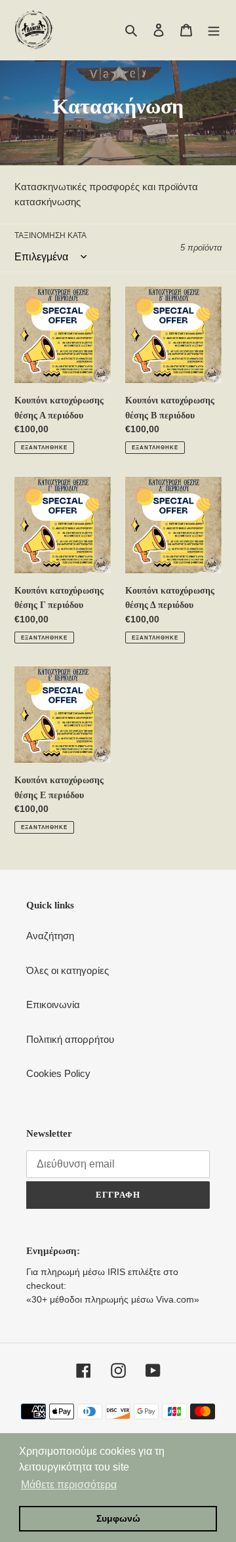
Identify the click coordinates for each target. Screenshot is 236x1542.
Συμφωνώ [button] (118, 1518)
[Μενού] (213, 30)
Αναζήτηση (50, 935)
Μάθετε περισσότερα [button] (69, 1484)
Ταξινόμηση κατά (50, 235)
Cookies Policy (58, 1073)
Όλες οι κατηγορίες (67, 970)
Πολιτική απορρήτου (70, 1039)
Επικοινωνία (53, 1004)
